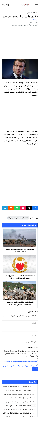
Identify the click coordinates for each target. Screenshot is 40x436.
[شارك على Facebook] (35, 208)
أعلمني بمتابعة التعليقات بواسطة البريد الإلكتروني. (20, 361)
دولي (28, 12)
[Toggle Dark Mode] (7, 5)
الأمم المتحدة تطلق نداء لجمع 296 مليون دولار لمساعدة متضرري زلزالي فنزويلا (20, 303)
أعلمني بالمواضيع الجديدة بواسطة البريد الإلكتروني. (20, 366)
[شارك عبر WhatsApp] (17, 208)
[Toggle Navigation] (37, 5)
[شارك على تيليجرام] (5, 208)
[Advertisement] (20, 42)
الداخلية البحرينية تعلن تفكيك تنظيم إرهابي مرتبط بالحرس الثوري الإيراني (20, 276)
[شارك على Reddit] (11, 208)
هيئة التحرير (34, 20)
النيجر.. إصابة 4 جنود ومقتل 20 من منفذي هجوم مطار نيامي (20, 250)
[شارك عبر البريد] (23, 208)
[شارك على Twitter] (29, 208)
